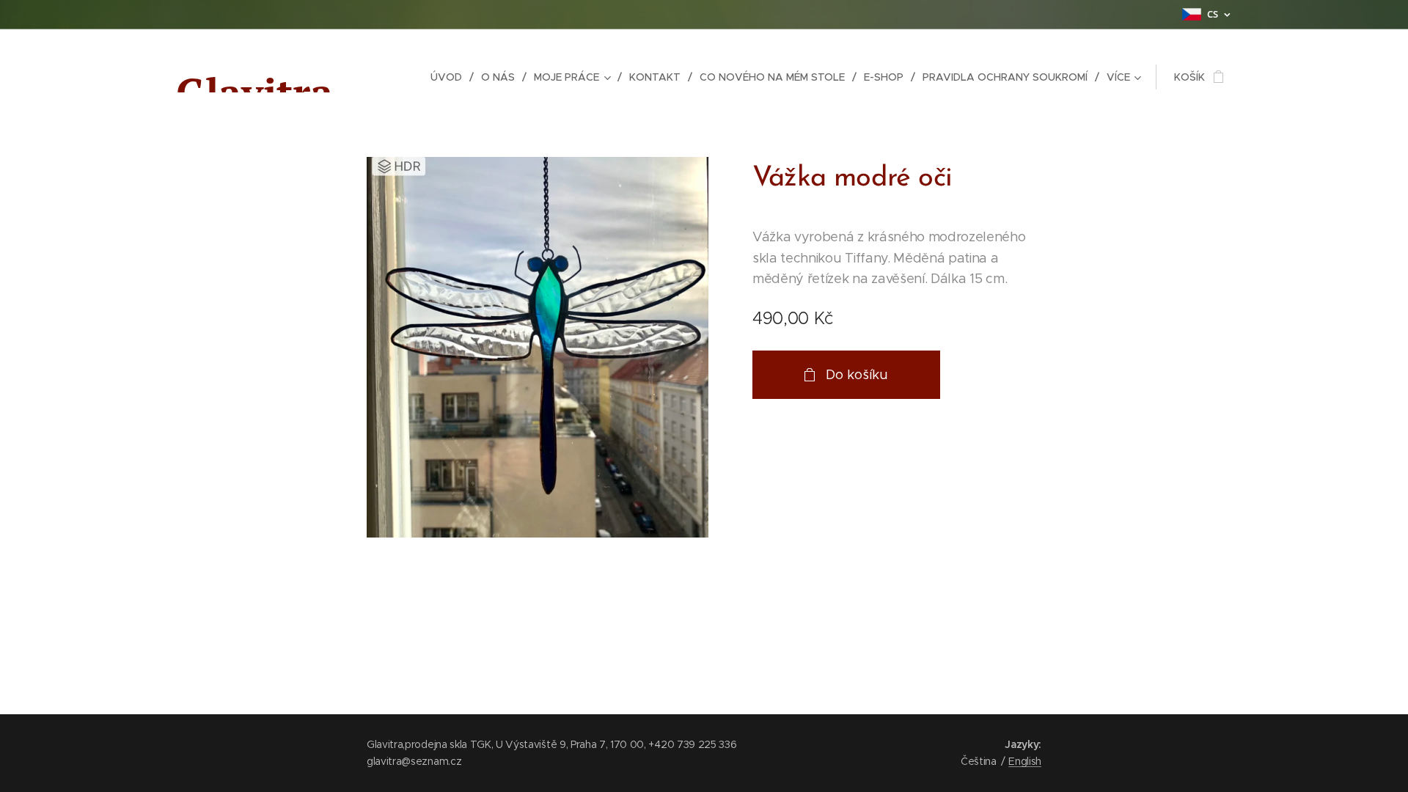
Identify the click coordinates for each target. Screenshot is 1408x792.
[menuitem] (450, 77)
